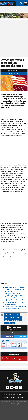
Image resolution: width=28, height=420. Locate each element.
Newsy (5, 394)
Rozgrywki (12, 394)
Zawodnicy (20, 394)
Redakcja (13, 397)
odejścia (19, 317)
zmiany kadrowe (9, 323)
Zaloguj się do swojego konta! (17, 359)
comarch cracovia (10, 314)
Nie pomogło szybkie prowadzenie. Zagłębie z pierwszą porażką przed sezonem (15, 299)
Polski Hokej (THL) (14, 73)
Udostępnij (9, 336)
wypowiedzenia (16, 320)
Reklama (21, 397)
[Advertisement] (14, 35)
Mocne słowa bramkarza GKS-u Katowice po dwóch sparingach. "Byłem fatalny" (14, 289)
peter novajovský (10, 317)
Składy (6, 397)
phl (18, 314)
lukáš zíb (7, 320)
